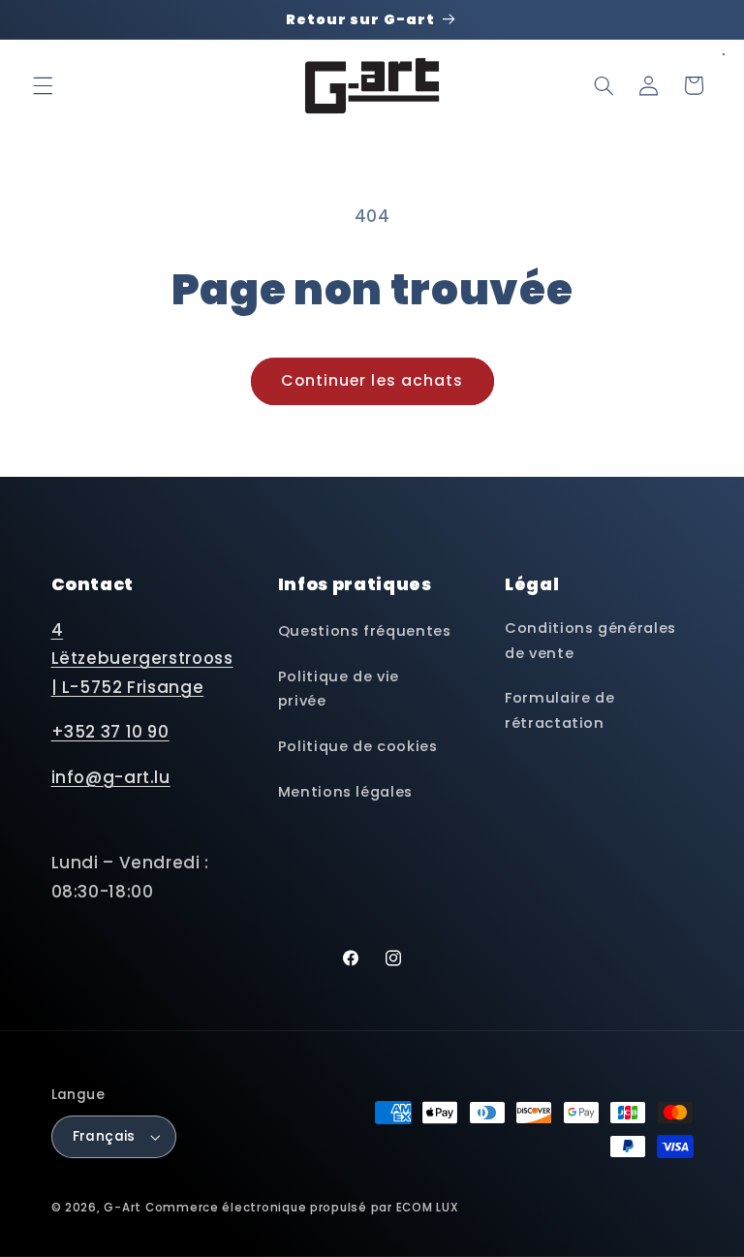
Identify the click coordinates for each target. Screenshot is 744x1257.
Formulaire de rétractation (559, 710)
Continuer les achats (372, 380)
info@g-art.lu (110, 777)
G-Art (122, 1207)
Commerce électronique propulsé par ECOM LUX (302, 1207)
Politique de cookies (358, 746)
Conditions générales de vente (590, 640)
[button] (42, 85)
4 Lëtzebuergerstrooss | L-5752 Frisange (142, 658)
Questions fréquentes (364, 631)
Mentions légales (345, 791)
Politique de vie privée (338, 689)
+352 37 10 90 (110, 731)
